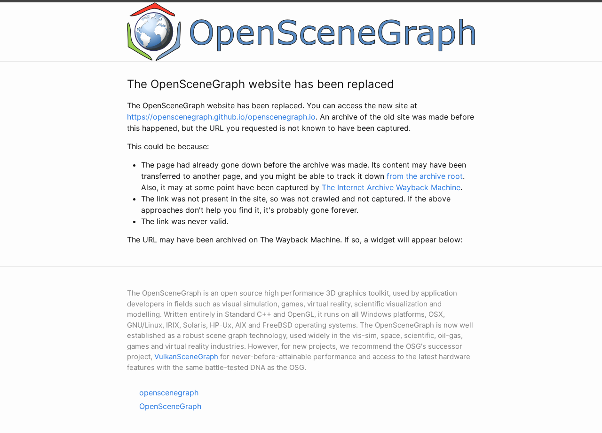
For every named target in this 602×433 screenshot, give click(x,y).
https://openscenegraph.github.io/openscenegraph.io (221, 116)
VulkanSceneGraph (186, 356)
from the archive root (425, 176)
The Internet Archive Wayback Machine (391, 187)
